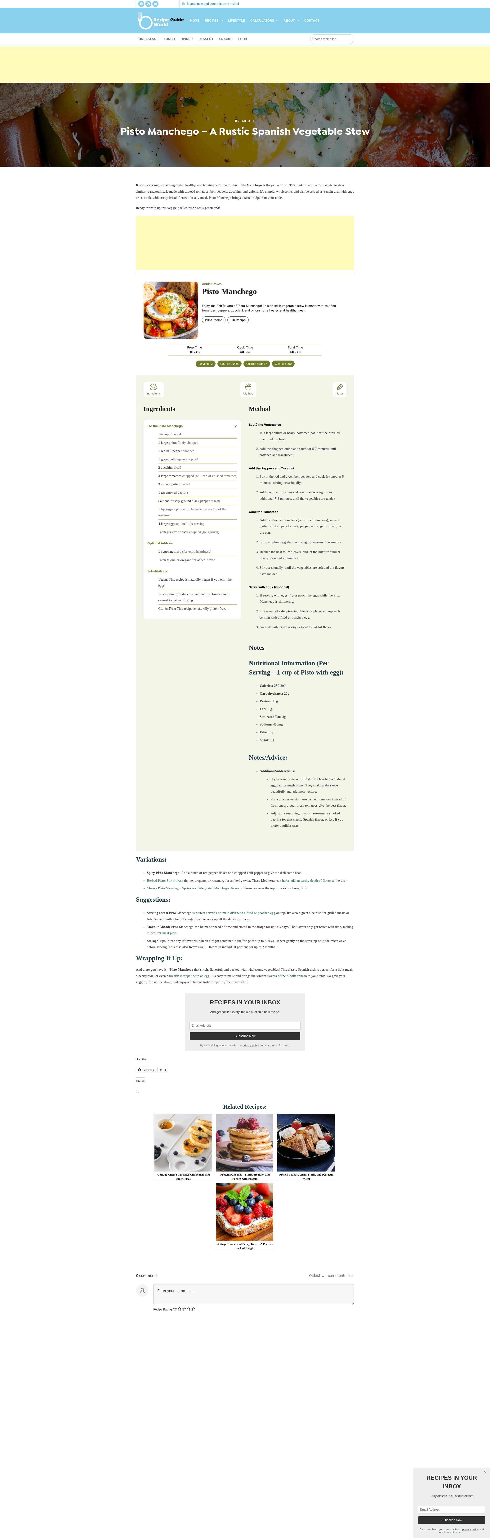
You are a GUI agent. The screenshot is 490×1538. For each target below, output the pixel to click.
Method (248, 393)
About (289, 20)
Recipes (212, 20)
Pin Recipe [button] (238, 320)
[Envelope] (155, 4)
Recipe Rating (162, 1309)
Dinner (187, 39)
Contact (311, 20)
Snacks (226, 39)
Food (242, 39)
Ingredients (153, 393)
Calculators (262, 20)
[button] (213, 20)
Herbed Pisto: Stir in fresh (165, 880)
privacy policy (251, 1045)
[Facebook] (141, 4)
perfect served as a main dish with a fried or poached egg (235, 913)
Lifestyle (236, 20)
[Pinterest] (148, 4)
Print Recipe (213, 320)
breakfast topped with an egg (189, 976)
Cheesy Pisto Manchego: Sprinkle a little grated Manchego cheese (193, 888)
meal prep (169, 933)
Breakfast (148, 39)
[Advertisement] (245, 73)
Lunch (169, 39)
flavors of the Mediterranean (287, 976)
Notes (340, 393)
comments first (341, 1275)
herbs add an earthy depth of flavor (306, 880)
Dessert (205, 39)
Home (194, 20)
